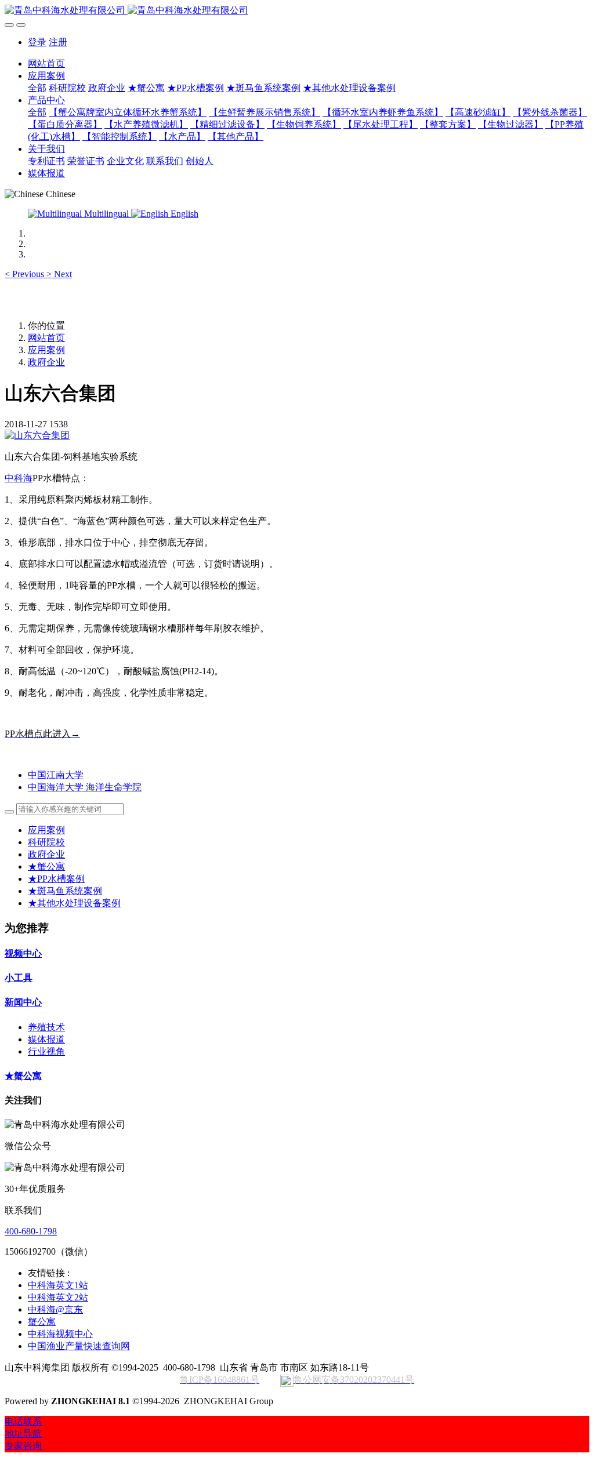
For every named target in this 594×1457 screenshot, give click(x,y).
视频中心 (23, 953)
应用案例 (46, 350)
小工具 (18, 978)
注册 (58, 42)
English (183, 214)
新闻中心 (23, 1002)
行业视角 (46, 1051)
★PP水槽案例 (56, 879)
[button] (25, 274)
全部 (37, 88)
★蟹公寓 (46, 866)
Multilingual (106, 214)
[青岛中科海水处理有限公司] (297, 11)
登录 (37, 42)
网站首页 (46, 63)
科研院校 (46, 842)
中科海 (18, 478)
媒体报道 (46, 1039)
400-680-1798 (31, 1231)
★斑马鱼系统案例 (65, 891)
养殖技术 (46, 1027)
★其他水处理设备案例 (74, 903)
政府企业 (46, 362)
